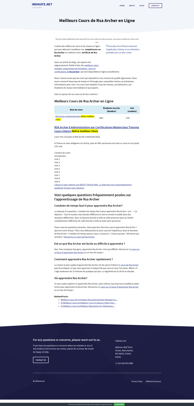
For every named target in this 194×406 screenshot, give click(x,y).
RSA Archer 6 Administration (68, 116)
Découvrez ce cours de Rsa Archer (79, 237)
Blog (142, 5)
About (132, 5)
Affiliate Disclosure (153, 381)
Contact (155, 5)
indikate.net (42, 4)
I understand (119, 404)
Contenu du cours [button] (62, 152)
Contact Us (41, 360)
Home (122, 5)
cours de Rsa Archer (130, 265)
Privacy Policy (136, 381)
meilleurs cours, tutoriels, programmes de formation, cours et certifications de (76, 68)
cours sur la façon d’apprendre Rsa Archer (120, 287)
